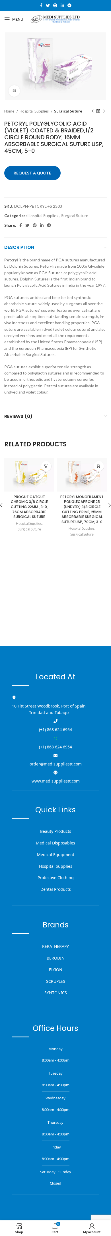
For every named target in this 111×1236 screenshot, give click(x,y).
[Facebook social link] (41, 5)
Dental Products (55, 889)
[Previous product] (92, 111)
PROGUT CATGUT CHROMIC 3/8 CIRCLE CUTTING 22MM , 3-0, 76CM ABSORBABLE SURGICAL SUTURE (29, 506)
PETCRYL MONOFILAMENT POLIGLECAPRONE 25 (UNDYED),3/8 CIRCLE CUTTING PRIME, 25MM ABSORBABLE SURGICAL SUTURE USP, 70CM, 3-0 (82, 509)
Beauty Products (55, 831)
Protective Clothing (56, 877)
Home (9, 111)
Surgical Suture (68, 111)
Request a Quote (32, 172)
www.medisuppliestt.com (56, 781)
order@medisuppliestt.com (56, 764)
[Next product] (104, 111)
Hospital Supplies (35, 111)
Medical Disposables (55, 843)
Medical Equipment (55, 854)
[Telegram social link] (69, 5)
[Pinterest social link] (55, 5)
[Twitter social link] (48, 5)
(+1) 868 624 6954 (55, 729)
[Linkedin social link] (62, 5)
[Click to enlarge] (14, 91)
